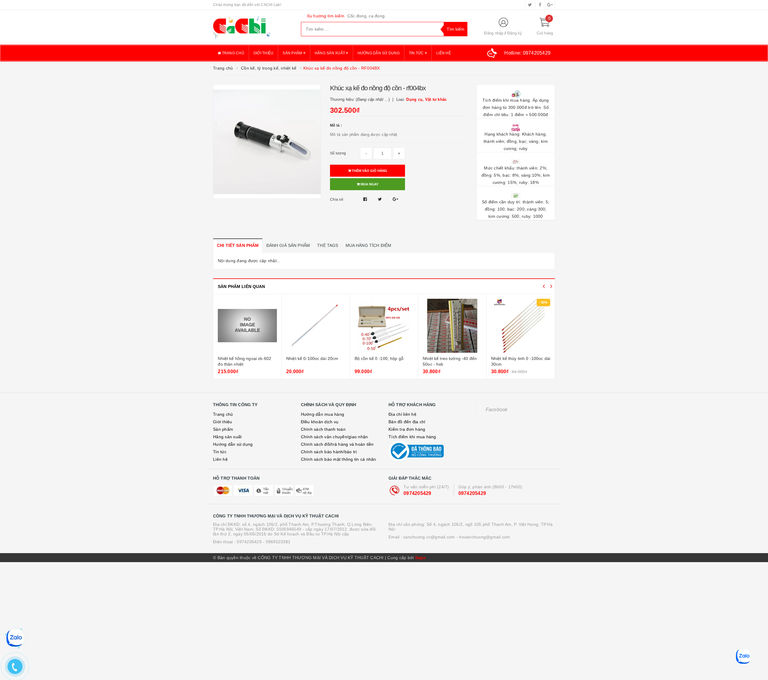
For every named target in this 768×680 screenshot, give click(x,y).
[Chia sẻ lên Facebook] (366, 199)
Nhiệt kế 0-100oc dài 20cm (312, 358)
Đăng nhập (493, 33)
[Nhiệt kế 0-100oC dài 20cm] (315, 326)
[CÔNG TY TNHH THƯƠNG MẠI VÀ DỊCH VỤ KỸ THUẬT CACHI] (252, 27)
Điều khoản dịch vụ (320, 421)
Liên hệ (443, 53)
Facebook (497, 409)
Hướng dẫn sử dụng (379, 53)
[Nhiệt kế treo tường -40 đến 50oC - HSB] (452, 326)
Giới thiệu (264, 53)
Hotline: (527, 52)
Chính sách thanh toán (323, 429)
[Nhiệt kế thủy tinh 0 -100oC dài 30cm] (520, 326)
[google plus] (550, 5)
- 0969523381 (276, 541)
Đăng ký (514, 33)
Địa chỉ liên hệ (402, 414)
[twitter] (530, 5)
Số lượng (338, 153)
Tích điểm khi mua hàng (412, 436)
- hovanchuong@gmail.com (483, 537)
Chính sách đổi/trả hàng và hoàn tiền (337, 444)
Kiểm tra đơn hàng (406, 429)
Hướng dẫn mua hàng (322, 414)
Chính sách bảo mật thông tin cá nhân (338, 459)
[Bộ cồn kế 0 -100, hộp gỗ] (384, 326)
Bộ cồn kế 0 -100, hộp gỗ (379, 358)
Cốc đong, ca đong (366, 15)
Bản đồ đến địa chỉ (406, 421)
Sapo (420, 557)
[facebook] (540, 5)
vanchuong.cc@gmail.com (429, 537)
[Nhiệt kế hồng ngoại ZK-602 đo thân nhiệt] (247, 326)
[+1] (395, 199)
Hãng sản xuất (330, 53)
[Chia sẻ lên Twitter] (381, 199)
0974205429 (417, 493)
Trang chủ (232, 53)
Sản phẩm (293, 53)
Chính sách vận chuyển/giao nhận (334, 436)
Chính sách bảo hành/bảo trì (329, 451)
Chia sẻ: (337, 199)
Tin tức (417, 53)
